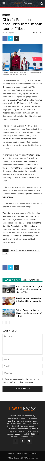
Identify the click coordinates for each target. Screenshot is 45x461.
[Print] (16, 38)
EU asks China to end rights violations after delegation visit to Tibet (29, 289)
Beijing (12, 250)
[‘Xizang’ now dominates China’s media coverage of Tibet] (8, 313)
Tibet (5, 253)
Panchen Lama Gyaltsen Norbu (28, 250)
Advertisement (22, 454)
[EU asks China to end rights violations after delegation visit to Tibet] (8, 289)
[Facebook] (5, 38)
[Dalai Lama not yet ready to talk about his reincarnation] (8, 301)
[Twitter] (10, 38)
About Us (11, 454)
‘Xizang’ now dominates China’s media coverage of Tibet (29, 313)
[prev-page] (4, 322)
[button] (41, 3)
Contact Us (33, 454)
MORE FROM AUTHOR (31, 280)
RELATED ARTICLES (12, 280)
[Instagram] (22, 440)
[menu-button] (3, 3)
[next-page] (8, 322)
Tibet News (6, 15)
